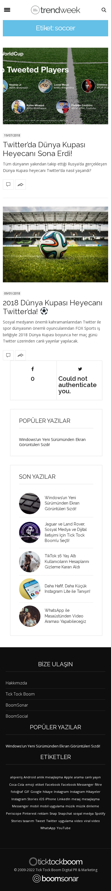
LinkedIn (63, 799)
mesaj (76, 799)
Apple (68, 777)
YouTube (64, 828)
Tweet (40, 821)
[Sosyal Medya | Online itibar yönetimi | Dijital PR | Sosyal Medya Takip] (55, 10)
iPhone (50, 799)
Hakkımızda (16, 683)
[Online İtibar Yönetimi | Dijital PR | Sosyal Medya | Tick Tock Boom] (55, 861)
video (78, 821)
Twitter (51, 821)
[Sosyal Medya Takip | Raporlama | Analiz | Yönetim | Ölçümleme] (56, 878)
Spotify (100, 813)
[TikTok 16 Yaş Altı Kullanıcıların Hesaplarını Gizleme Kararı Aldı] (32, 561)
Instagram (61, 791)
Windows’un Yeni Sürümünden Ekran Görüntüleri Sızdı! (52, 442)
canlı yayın (93, 777)
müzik (70, 806)
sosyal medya (83, 813)
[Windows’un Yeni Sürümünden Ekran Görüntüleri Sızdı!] (32, 503)
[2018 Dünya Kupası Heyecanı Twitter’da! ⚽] (55, 244)
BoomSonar (17, 705)
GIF (26, 791)
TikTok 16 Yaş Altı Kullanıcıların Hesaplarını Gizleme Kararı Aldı (67, 561)
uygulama (65, 821)
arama (79, 777)
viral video (92, 821)
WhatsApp (48, 828)
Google (36, 791)
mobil (34, 806)
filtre (98, 784)
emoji (29, 784)
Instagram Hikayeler (85, 791)
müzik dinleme (87, 806)
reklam (43, 813)
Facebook (52, 784)
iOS (41, 799)
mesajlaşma (91, 799)
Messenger (20, 806)
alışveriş (16, 777)
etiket (39, 784)
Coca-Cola (16, 784)
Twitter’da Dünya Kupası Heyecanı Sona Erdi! (44, 149)
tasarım (28, 821)
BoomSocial (17, 716)
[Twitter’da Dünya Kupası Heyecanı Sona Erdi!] (55, 86)
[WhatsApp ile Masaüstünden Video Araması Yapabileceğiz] (32, 616)
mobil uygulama (52, 806)
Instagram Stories (24, 799)
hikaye (48, 791)
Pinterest (29, 813)
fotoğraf (17, 791)
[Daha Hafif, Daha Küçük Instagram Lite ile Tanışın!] (32, 589)
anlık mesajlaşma (50, 777)
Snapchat (65, 813)
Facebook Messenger (77, 784)
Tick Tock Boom (20, 694)
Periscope (13, 813)
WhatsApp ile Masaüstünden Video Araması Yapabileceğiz (65, 616)
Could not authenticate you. (77, 384)
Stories (16, 821)
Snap (53, 813)
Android (30, 777)
